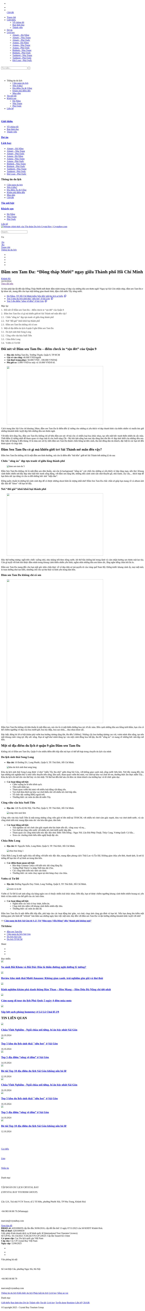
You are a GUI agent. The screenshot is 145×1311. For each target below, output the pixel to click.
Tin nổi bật (11, 96)
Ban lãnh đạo (18, 25)
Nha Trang (17, 103)
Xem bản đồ (6, 1225)
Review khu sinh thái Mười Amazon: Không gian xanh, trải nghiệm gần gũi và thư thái (52, 978)
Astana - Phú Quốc (21, 48)
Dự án (9, 30)
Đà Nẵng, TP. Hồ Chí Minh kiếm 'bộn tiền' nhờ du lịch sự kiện (35, 296)
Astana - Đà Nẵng (20, 42)
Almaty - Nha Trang (21, 37)
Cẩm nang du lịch (20, 83)
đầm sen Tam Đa (14, 931)
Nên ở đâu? (17, 85)
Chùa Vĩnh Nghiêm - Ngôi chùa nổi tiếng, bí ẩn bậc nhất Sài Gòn (39, 1029)
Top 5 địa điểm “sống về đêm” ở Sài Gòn (25, 301)
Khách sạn (11, 98)
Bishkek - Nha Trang (21, 50)
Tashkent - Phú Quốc (21, 58)
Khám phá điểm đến (21, 91)
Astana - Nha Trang (21, 45)
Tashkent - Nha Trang (22, 55)
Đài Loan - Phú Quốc (22, 60)
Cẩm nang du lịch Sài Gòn (19, 934)
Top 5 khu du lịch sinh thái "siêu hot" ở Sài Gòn (28, 298)
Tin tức (43, 1302)
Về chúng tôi (18, 22)
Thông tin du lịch (9, 250)
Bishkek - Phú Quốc (21, 53)
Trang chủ (11, 17)
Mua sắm (16, 93)
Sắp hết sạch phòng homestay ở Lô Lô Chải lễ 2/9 (30, 1011)
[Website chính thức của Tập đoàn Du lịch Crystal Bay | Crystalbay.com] (34, 226)
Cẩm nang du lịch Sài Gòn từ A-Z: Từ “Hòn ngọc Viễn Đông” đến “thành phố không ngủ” (47, 921)
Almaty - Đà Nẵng (20, 35)
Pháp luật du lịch (40, 1293)
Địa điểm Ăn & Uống (22, 88)
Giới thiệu (11, 20)
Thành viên (17, 27)
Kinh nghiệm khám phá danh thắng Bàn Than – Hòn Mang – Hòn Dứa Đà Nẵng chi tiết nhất (56, 989)
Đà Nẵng (16, 101)
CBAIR (10, 12)
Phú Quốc (17, 106)
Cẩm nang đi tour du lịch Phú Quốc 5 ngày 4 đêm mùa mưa (36, 1000)
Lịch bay (11, 32)
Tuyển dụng (61, 1302)
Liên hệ (10, 108)
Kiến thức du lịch (25, 1293)
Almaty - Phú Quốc (21, 40)
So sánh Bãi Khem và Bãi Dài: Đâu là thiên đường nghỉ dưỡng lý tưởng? (43, 967)
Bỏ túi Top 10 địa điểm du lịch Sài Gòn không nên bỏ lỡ (33, 1070)
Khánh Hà (5, 278)
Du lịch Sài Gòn (14, 936)
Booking (71, 1302)
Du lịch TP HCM (14, 939)
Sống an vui (62, 1293)
